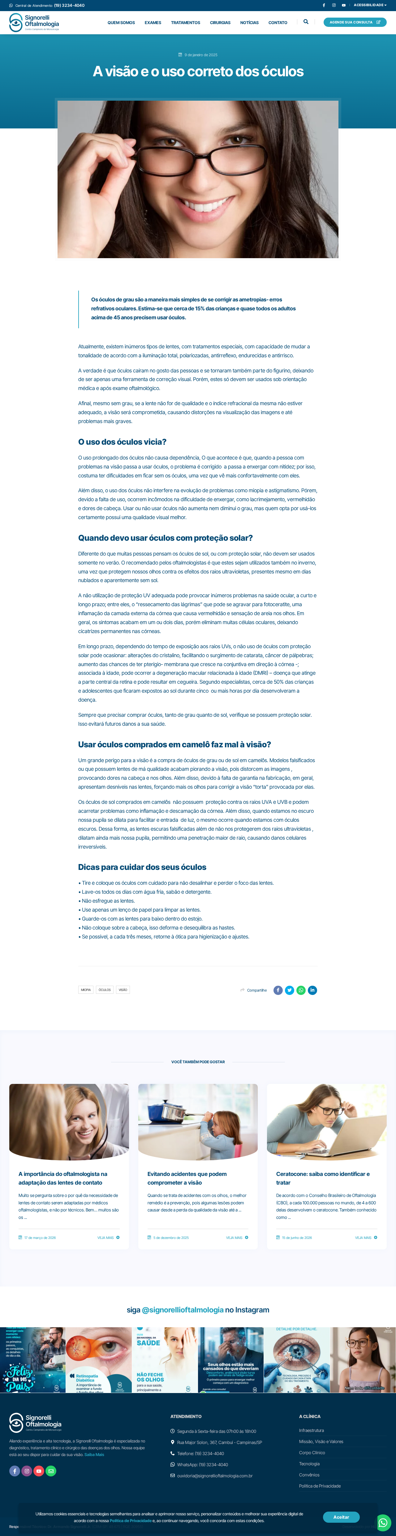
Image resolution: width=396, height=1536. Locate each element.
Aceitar (341, 1517)
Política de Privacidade (320, 1485)
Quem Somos (121, 22)
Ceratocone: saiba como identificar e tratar (323, 1178)
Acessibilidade (369, 5)
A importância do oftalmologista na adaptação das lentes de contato (63, 1178)
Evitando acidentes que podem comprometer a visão (187, 1178)
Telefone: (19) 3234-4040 (200, 1453)
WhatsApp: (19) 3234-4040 (202, 1464)
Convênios (309, 1474)
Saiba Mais (94, 1454)
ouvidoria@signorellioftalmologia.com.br (215, 1475)
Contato (278, 22)
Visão (123, 990)
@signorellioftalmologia (183, 1309)
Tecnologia (309, 1463)
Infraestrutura (311, 1430)
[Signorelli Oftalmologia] (34, 22)
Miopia (86, 990)
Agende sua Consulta (351, 22)
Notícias (249, 22)
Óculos (105, 990)
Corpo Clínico (312, 1452)
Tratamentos (185, 22)
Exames (153, 22)
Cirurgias (220, 22)
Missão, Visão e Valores (321, 1441)
